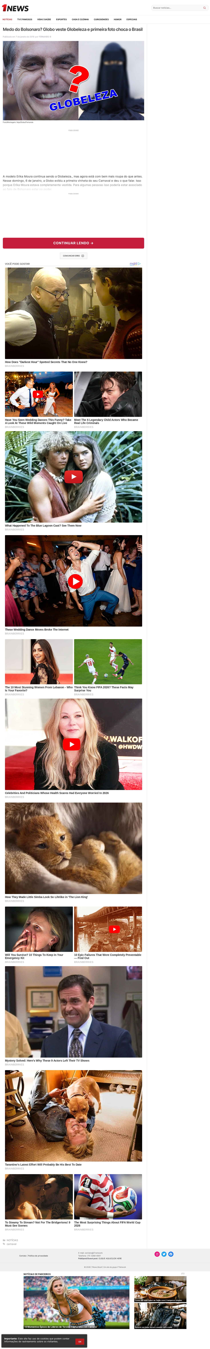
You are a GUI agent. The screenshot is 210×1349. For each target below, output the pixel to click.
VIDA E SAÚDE (44, 19)
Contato (22, 1256)
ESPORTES (61, 19)
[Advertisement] (73, 152)
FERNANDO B (45, 36)
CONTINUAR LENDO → (73, 243)
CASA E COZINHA (80, 19)
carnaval (11, 1244)
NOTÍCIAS (7, 19)
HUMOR (117, 19)
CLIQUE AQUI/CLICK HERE (110, 1258)
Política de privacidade (38, 1256)
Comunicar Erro (71, 256)
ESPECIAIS (132, 19)
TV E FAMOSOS (24, 19)
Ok (79, 1341)
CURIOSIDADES (101, 19)
